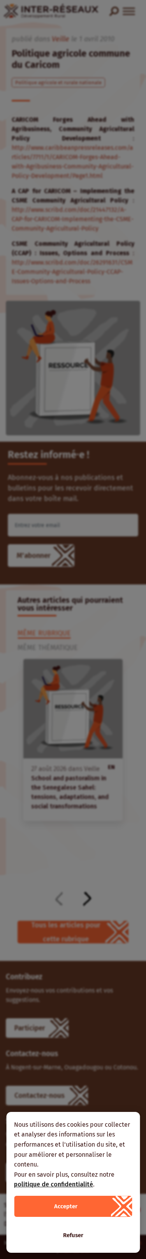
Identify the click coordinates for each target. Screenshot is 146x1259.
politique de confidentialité (53, 1184)
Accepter (65, 1206)
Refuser (73, 1235)
